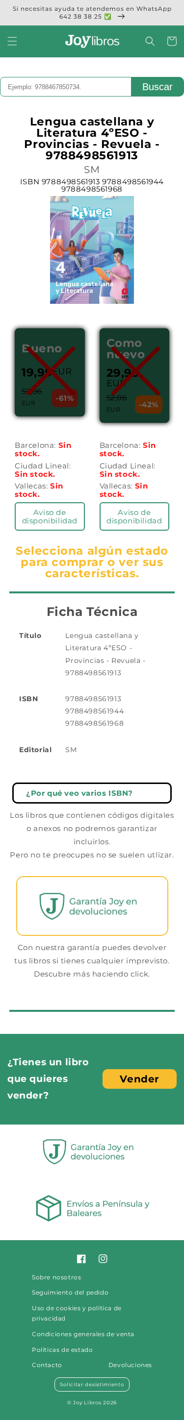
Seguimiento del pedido (70, 1292)
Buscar (157, 86)
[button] (12, 41)
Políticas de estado (62, 1349)
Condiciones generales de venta (83, 1334)
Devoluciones (130, 1365)
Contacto (47, 1365)
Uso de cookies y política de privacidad (77, 1313)
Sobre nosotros (56, 1277)
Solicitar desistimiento (92, 1384)
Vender (139, 1079)
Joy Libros (87, 1402)
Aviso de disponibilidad (50, 516)
